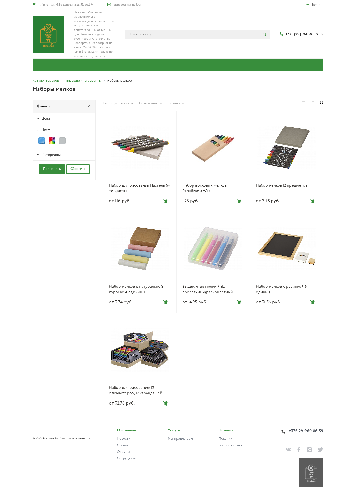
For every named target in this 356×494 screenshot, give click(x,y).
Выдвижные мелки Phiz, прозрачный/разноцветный (207, 289)
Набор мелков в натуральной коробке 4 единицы (136, 289)
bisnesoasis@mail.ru (127, 4)
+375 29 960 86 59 (306, 431)
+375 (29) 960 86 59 (302, 34)
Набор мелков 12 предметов (282, 186)
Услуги (174, 430)
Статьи (122, 445)
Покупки (225, 439)
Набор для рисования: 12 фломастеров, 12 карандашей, (136, 390)
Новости (123, 439)
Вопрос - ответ (230, 445)
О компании (127, 430)
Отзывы (123, 452)
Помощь (226, 430)
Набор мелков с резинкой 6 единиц (281, 289)
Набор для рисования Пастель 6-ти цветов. (139, 188)
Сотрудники (126, 458)
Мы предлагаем (180, 439)
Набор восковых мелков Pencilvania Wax (204, 188)
